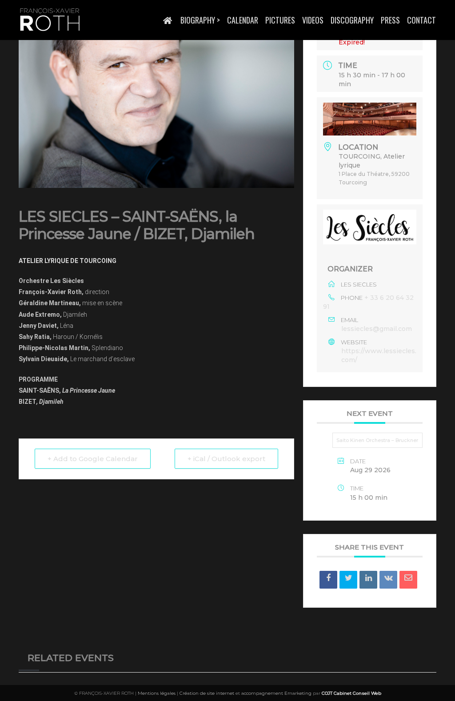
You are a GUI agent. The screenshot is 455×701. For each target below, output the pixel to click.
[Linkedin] (368, 580)
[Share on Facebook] (328, 580)
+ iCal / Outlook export (226, 458)
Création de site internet (207, 693)
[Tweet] (348, 580)
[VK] (388, 580)
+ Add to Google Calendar (93, 458)
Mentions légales (157, 693)
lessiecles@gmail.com (376, 329)
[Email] (408, 580)
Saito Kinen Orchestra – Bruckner (377, 440)
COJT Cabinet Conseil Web (351, 693)
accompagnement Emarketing (276, 693)
